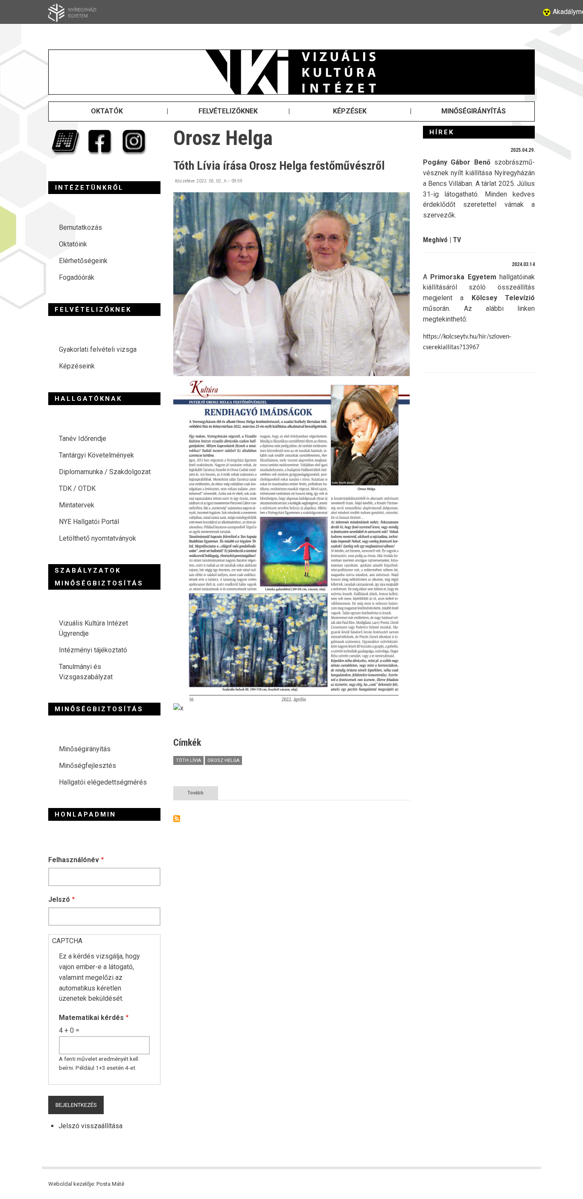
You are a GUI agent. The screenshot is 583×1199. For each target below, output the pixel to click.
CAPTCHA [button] (67, 941)
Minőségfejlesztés (87, 766)
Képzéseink (77, 366)
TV (457, 240)
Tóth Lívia (188, 760)
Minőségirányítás (85, 749)
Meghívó (435, 240)
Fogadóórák (76, 277)
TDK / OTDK (77, 488)
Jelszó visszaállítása (90, 1126)
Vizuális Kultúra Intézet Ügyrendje (93, 628)
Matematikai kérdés (91, 1018)
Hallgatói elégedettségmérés (103, 782)
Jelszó (59, 899)
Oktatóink (73, 244)
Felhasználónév (73, 860)
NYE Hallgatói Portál (89, 522)
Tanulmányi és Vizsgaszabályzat (86, 672)
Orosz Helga (223, 760)
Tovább (202, 794)
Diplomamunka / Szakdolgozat (105, 472)
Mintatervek (76, 505)
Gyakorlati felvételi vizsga (98, 349)
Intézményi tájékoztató (93, 650)
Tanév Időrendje (82, 438)
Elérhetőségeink (83, 261)
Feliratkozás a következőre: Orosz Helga (176, 818)
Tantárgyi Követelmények (96, 455)
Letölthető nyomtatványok (97, 538)
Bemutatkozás (80, 227)
